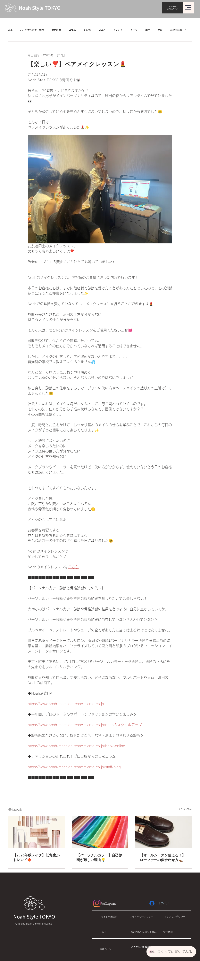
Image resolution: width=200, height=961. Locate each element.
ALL (10, 30)
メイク (134, 30)
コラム (72, 30)
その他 (87, 30)
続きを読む (176, 30)
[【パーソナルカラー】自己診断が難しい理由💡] (100, 832)
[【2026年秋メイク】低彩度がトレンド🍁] (36, 832)
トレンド (118, 30)
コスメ (101, 30)
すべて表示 (185, 809)
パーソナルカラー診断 (32, 30)
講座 (147, 30)
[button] (188, 7)
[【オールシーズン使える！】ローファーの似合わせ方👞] (163, 832)
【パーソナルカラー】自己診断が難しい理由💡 (99, 857)
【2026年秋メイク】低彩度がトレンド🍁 (36, 857)
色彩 (160, 30)
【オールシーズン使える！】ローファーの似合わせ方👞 (163, 857)
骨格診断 (56, 30)
